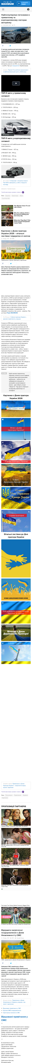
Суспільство (6, 198)
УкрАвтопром (11, 189)
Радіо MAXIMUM (12, 313)
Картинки (5, 798)
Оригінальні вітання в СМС (11, 1013)
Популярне (8, 795)
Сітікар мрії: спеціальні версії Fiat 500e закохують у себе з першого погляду (15, 182)
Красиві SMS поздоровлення (12, 1010)
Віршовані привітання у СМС (12, 1008)
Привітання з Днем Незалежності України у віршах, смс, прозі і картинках (14, 1002)
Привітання (17, 795)
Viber (23, 192)
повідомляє (15, 66)
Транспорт (15, 196)
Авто (21, 196)
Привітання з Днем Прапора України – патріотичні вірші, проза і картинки (14, 785)
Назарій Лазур (20, 938)
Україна (7, 196)
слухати (25, 3)
